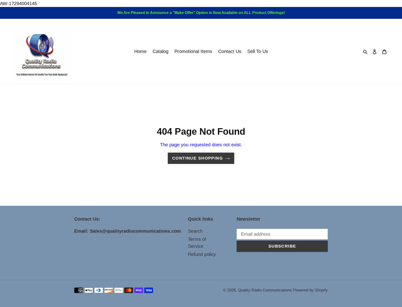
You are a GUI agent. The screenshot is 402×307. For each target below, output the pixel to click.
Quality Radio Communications (265, 290)
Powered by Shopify (310, 290)
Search (195, 231)
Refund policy (202, 254)
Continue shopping (197, 158)
